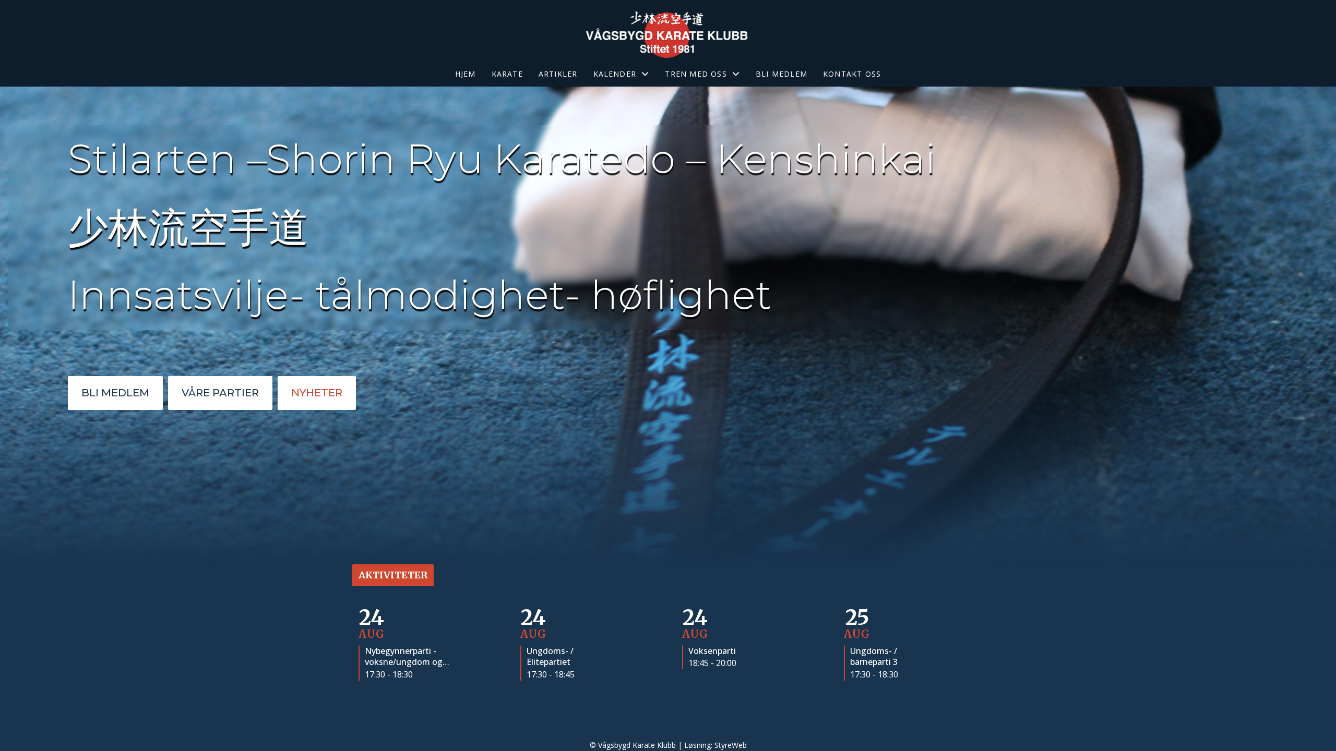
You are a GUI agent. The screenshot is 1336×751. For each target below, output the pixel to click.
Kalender (615, 74)
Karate (507, 74)
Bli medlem (781, 74)
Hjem (465, 74)
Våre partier (220, 392)
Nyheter (316, 392)
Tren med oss (695, 74)
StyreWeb (730, 745)
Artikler (558, 74)
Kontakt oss (852, 74)
